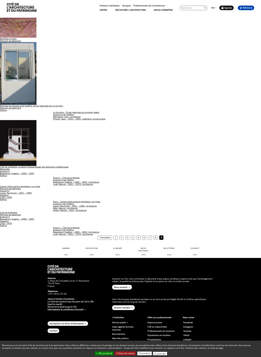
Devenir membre (122, 307)
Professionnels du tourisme (160, 331)
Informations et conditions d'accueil (65, 309)
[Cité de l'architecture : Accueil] (61, 274)
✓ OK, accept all (104, 353)
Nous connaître (163, 10)
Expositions (92, 248)
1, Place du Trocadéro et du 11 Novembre (68, 280)
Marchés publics (120, 338)
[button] (257, 48)
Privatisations (154, 339)
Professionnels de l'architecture (149, 5)
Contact (195, 248)
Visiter (103, 10)
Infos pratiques (143, 249)
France (51, 286)
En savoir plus (160, 354)
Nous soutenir (121, 287)
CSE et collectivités (157, 326)
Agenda (228, 7)
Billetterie (247, 7)
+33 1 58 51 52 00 (57, 293)
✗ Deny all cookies (125, 353)
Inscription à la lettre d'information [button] (66, 323)
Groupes (126, 5)
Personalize (144, 353)
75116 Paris (54, 283)
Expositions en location (158, 335)
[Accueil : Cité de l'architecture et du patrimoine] (22, 7)
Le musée (117, 248)
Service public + (120, 322)
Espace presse (154, 322)
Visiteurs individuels (110, 5)
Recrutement (118, 334)
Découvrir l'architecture (130, 10)
